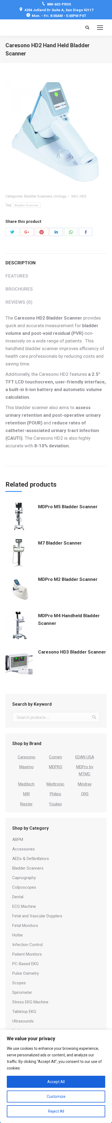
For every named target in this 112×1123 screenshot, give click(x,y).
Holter (17, 935)
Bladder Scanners (38, 196)
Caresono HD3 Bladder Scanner (72, 652)
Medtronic (55, 784)
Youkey (55, 804)
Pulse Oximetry (25, 973)
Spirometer (22, 992)
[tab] (56, 260)
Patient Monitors (27, 954)
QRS (85, 793)
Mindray (85, 784)
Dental (17, 896)
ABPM (17, 839)
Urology (60, 196)
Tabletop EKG (24, 1011)
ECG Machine (24, 906)
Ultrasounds (23, 1021)
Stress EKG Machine (30, 1002)
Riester (26, 804)
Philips (55, 793)
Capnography (24, 877)
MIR (26, 793)
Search (94, 717)
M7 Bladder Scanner (60, 543)
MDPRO (55, 766)
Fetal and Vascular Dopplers (37, 916)
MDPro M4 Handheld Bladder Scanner (69, 619)
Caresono (26, 757)
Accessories (23, 849)
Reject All (56, 1111)
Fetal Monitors (25, 925)
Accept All (56, 1082)
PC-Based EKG (25, 963)
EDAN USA (84, 757)
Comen (55, 757)
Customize (56, 1096)
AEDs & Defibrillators (30, 858)
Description (20, 262)
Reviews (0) (18, 302)
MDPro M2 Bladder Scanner (68, 579)
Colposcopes (24, 887)
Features (16, 276)
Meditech (26, 784)
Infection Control (27, 944)
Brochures (19, 289)
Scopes (19, 982)
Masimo (26, 766)
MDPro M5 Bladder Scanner (68, 506)
